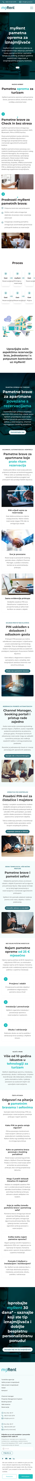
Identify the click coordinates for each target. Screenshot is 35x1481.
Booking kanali (6, 1402)
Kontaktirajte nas (17, 432)
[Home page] (8, 8)
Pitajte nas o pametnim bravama (17, 671)
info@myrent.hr (27, 2)
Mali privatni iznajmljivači (9, 1385)
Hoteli (3, 1388)
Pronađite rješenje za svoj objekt (17, 908)
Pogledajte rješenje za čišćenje (17, 831)
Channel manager (7, 1396)
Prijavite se (7, 1453)
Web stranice (5, 1404)
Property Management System (11, 1399)
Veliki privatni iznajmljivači (10, 1382)
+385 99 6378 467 (9, 1427)
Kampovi (4, 1390)
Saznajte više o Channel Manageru (17, 756)
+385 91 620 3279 (10, 2)
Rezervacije (5, 1407)
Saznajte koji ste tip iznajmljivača (17, 1349)
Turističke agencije (7, 1379)
